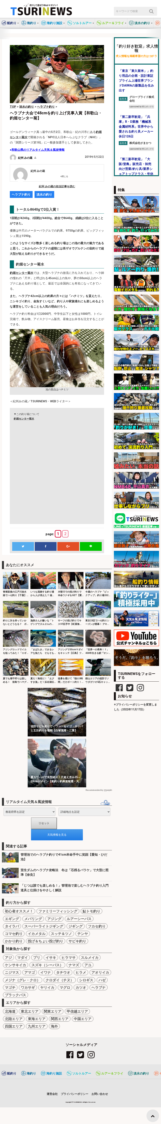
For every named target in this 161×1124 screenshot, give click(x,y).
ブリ (36, 957)
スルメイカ (90, 957)
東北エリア (29, 1011)
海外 (54, 1026)
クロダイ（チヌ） (60, 980)
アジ (8, 957)
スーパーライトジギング (43, 926)
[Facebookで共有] (45, 546)
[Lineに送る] (91, 546)
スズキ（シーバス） (47, 965)
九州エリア (37, 1026)
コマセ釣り (14, 934)
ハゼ (102, 980)
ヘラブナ (98, 987)
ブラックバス (15, 995)
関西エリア (60, 1019)
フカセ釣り (97, 926)
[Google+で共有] (68, 546)
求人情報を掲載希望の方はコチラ (136, 56)
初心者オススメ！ (19, 911)
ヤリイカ (47, 987)
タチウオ (63, 972)
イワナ (45, 972)
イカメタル (37, 934)
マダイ (22, 957)
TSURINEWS (77, 1102)
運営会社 (52, 1093)
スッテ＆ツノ (61, 934)
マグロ (65, 987)
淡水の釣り (44, 194)
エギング (12, 919)
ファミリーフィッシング (57, 911)
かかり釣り (14, 941)
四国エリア (14, 1026)
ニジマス (12, 972)
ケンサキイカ (15, 965)
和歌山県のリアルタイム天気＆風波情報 (38, 150)
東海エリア (37, 1019)
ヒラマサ (68, 957)
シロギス (86, 980)
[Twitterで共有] (23, 546)
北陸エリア (14, 1019)
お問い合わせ (99, 1093)
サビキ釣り (77, 941)
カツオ (81, 987)
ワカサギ (28, 987)
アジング (54, 919)
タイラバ (12, 926)
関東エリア (52, 1011)
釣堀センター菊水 (21, 273)
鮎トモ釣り (91, 911)
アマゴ (29, 972)
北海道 (10, 1011)
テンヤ (82, 934)
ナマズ (74, 965)
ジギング (76, 926)
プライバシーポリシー (74, 1093)
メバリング (33, 919)
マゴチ (10, 987)
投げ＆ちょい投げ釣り (45, 941)
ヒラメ (81, 972)
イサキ (51, 957)
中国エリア (82, 1019)
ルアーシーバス (79, 919)
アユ (87, 965)
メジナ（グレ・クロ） (22, 980)
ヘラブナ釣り (21, 194)
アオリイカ (100, 972)
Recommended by (94, 790)
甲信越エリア (77, 1011)
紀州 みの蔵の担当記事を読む (57, 186)
